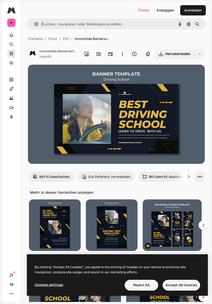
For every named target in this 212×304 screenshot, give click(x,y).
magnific (45, 57)
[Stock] (11, 53)
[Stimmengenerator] (11, 117)
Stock (52, 39)
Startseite (35, 39)
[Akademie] (11, 284)
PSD (66, 39)
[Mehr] (11, 294)
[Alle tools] (11, 79)
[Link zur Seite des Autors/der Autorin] (32, 54)
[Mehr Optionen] (122, 54)
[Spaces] (11, 89)
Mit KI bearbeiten (54, 176)
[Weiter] (188, 177)
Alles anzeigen (80, 192)
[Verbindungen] (11, 275)
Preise (143, 10)
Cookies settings (49, 285)
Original (61, 74)
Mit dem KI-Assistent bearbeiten (177, 176)
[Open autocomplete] (34, 24)
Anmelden (193, 10)
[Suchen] (11, 44)
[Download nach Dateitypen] (199, 54)
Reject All (141, 285)
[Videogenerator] (11, 107)
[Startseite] (11, 35)
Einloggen (165, 10)
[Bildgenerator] (11, 98)
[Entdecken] (11, 63)
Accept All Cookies (181, 285)
